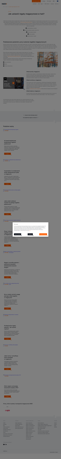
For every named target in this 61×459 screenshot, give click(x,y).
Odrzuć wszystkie (17, 234)
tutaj (29, 230)
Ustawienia (30, 234)
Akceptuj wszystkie (43, 234)
